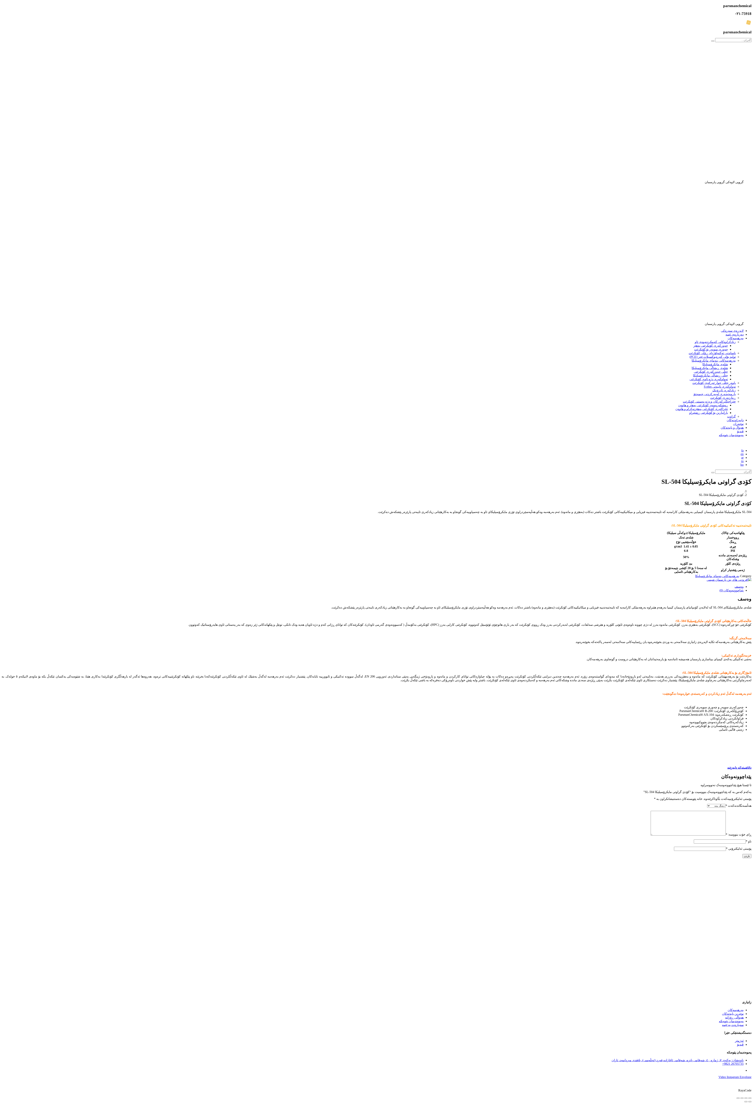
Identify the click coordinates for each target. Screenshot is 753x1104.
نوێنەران (738, 424)
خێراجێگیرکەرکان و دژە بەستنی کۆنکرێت (709, 401)
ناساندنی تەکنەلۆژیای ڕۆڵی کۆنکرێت (712, 353)
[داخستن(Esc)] (738, 1098)
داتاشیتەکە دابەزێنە (739, 767)
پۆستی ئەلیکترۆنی (738, 848)
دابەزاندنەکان (735, 420)
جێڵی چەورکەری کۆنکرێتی (711, 371)
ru (742, 461)
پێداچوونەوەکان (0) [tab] (731, 590)
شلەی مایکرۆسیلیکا (715, 364)
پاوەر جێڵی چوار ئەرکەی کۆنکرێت (714, 383)
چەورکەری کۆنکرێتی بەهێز (710, 345)
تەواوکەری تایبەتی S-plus (720, 386)
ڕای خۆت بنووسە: (738, 834)
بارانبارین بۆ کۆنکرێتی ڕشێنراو (708, 412)
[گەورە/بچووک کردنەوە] (749, 1098)
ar (742, 457)
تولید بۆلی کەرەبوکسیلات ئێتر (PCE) (712, 356)
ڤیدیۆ (740, 431)
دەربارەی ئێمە (735, 334)
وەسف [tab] (739, 586)
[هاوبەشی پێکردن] (742, 1098)
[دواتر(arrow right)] (746, 1101)
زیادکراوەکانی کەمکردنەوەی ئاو (715, 342)
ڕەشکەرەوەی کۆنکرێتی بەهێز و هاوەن (703, 405)
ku (742, 464)
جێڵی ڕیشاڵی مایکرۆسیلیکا (710, 375)
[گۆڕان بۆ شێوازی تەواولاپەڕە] (746, 1098)
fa (742, 450)
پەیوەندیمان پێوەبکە (731, 435)
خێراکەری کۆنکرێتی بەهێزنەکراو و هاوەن (701, 409)
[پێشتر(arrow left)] (749, 1101)
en (742, 454)
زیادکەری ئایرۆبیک (724, 390)
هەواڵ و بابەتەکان (732, 427)
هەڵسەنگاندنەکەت (738, 805)
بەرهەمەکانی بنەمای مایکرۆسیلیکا (714, 360)
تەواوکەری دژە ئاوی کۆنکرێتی (708, 379)
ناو (748, 841)
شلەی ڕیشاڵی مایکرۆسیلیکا (710, 368)
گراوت (731, 416)
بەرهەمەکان (736, 338)
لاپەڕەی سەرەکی (732, 330)
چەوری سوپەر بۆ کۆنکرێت (711, 349)
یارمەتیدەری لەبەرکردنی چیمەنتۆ (715, 394)
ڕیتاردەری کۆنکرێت (723, 397)
